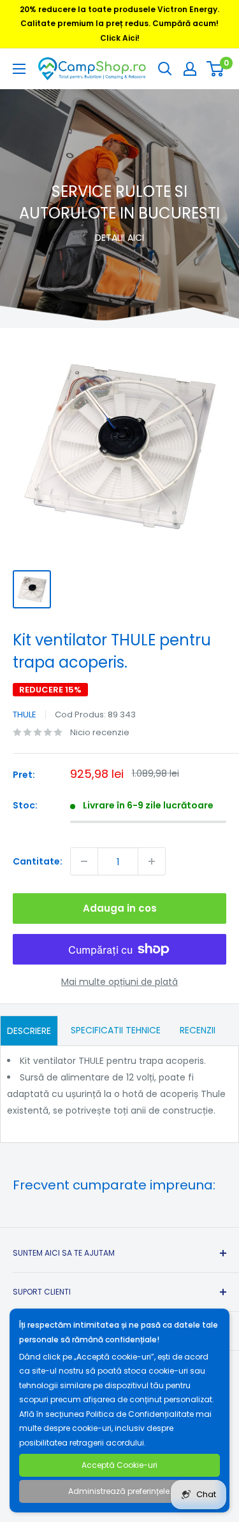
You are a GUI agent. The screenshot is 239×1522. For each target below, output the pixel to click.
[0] (216, 68)
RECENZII (197, 1030)
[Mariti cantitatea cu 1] (151, 861)
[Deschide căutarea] (165, 69)
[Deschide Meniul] (19, 69)
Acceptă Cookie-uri (119, 1465)
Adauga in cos (120, 908)
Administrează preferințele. (119, 1491)
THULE (24, 714)
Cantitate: (37, 861)
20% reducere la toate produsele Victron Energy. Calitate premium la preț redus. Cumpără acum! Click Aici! (119, 23)
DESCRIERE (29, 1030)
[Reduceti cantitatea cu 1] (84, 861)
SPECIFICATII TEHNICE (116, 1030)
